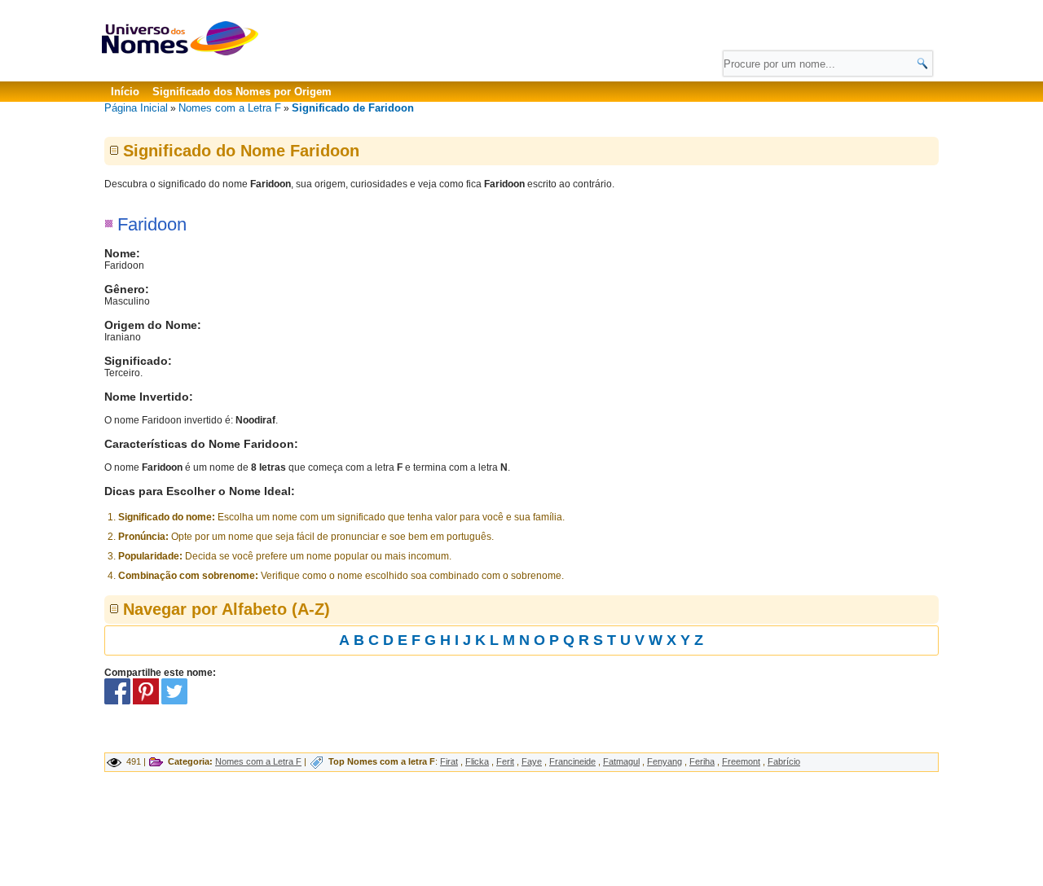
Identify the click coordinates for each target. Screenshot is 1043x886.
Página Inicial (136, 108)
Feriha (702, 761)
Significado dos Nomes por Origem (242, 92)
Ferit (505, 761)
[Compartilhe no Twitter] (174, 701)
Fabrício (784, 761)
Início (125, 92)
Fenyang (664, 761)
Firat (449, 761)
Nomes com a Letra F (229, 108)
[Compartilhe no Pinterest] (146, 701)
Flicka (477, 761)
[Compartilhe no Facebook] (117, 701)
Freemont (741, 761)
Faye (532, 761)
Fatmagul (621, 761)
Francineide (572, 761)
